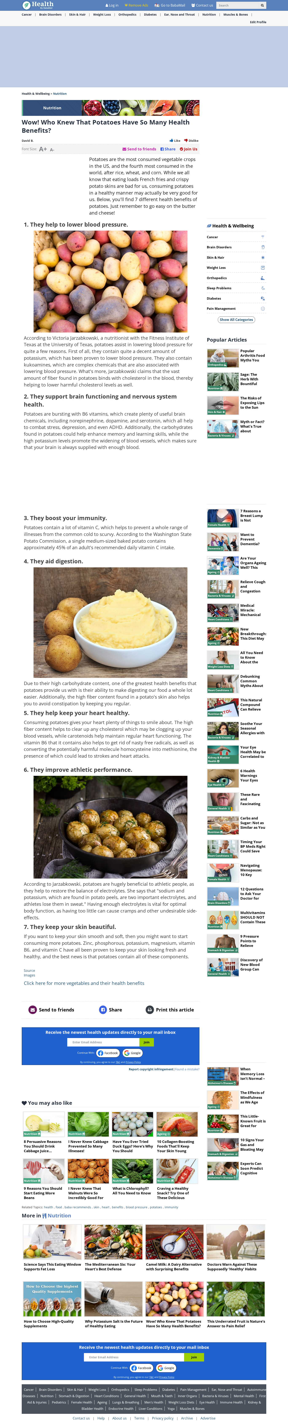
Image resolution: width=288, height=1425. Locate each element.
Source (29, 970)
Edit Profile (258, 22)
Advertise (208, 1418)
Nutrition (209, 14)
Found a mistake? (187, 1069)
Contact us (204, 5)
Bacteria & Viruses (215, 1396)
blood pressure (136, 1207)
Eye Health (207, 1402)
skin (96, 1207)
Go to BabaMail (172, 5)
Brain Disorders (50, 14)
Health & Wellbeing (36, 94)
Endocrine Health (121, 1408)
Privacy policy (163, 1418)
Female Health (81, 1402)
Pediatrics (59, 1402)
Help (101, 1418)
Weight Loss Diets (181, 1402)
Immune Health (231, 1402)
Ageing (102, 1402)
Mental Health (244, 1396)
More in (46, 1215)
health (48, 1207)
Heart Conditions (106, 1396)
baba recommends (78, 1207)
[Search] (262, 5)
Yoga (171, 1408)
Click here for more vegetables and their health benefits (84, 983)
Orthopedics (127, 14)
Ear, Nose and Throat (179, 14)
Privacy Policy (133, 1062)
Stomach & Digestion (74, 1396)
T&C (118, 1062)
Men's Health (153, 1402)
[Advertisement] (144, 56)
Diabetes (150, 14)
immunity (171, 1207)
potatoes (156, 1207)
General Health (135, 1396)
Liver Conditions (150, 1408)
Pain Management (193, 1389)
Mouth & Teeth (162, 1396)
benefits (117, 1207)
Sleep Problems (146, 1389)
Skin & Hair (77, 14)
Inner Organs (187, 1396)
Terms (139, 1418)
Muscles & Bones (235, 14)
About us (119, 1418)
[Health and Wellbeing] (38, 5)
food (59, 1207)
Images (29, 975)
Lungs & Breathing (125, 1402)
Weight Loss (102, 14)
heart (105, 1207)
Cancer (27, 14)
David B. (28, 141)
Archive (187, 1418)
